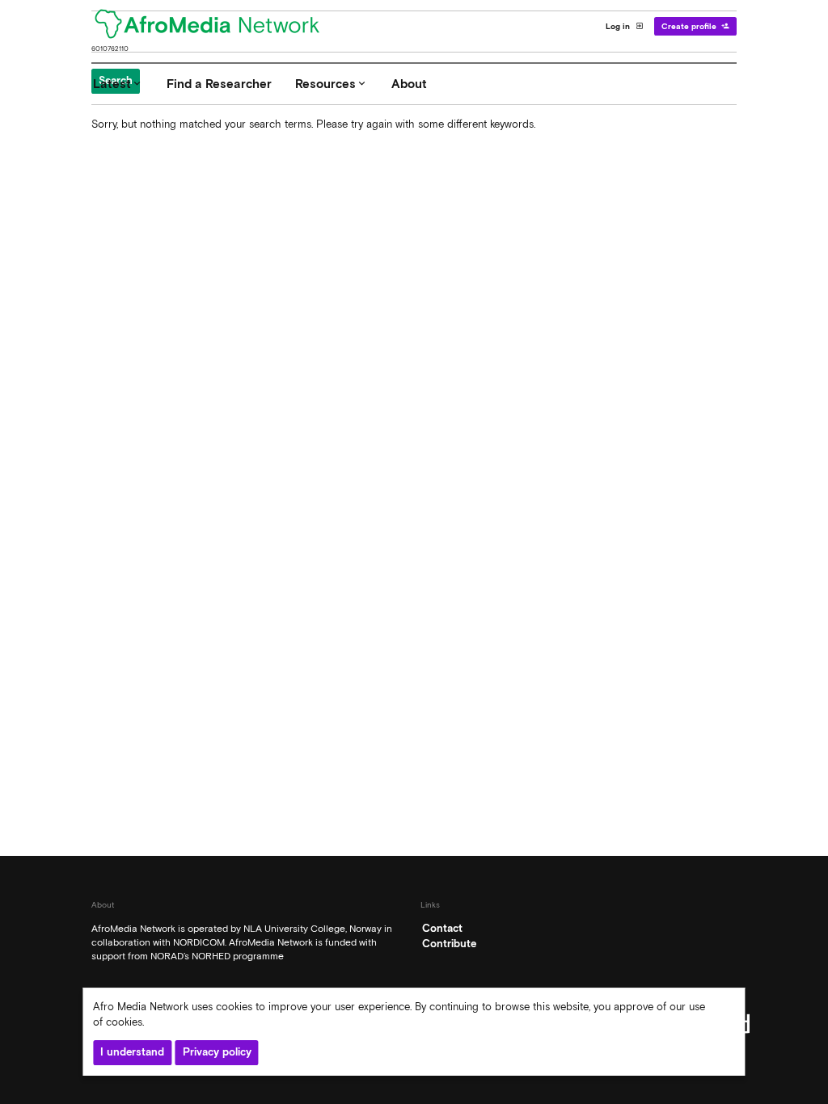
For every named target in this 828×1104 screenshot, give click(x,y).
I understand (132, 1052)
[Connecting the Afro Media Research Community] (216, 25)
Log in (625, 26)
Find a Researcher (219, 84)
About (409, 84)
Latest (118, 84)
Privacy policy (217, 1052)
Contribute (449, 944)
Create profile (695, 26)
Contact (442, 928)
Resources (331, 84)
